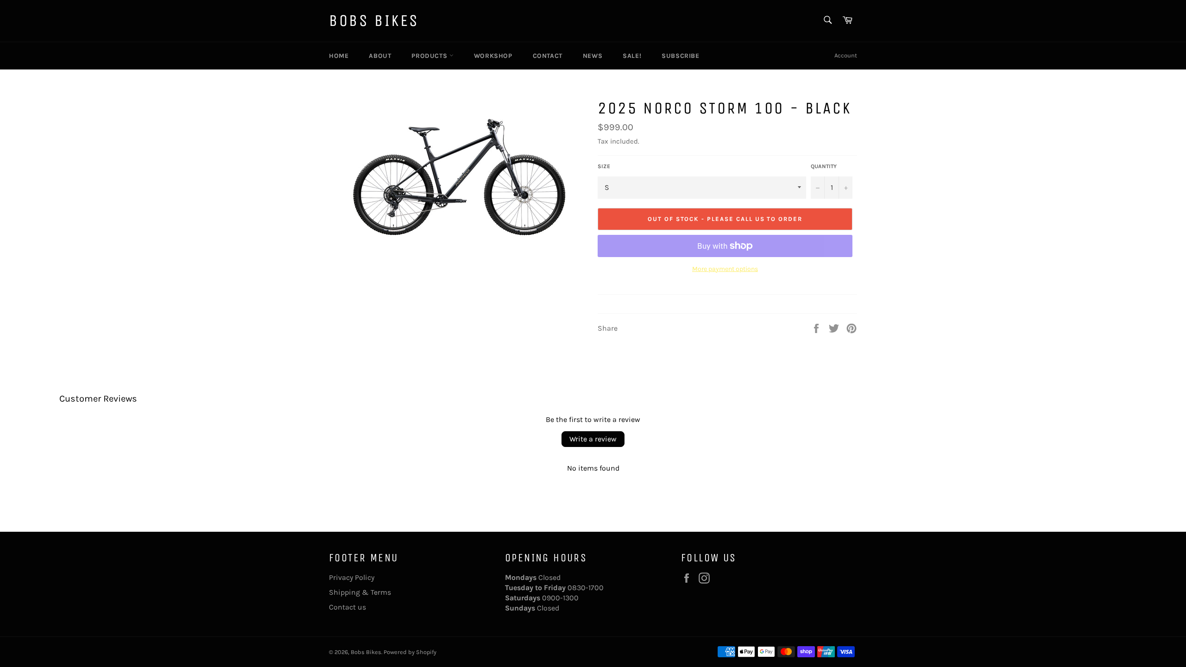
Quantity (824, 166)
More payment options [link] (725, 269)
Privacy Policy (351, 577)
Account (845, 55)
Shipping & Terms (360, 592)
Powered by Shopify (410, 651)
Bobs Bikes (374, 21)
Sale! (632, 56)
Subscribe (680, 56)
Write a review (593, 438)
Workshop (493, 56)
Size (604, 166)
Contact (547, 56)
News (592, 56)
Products (430, 56)
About (380, 56)
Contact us (347, 607)
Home (338, 56)
